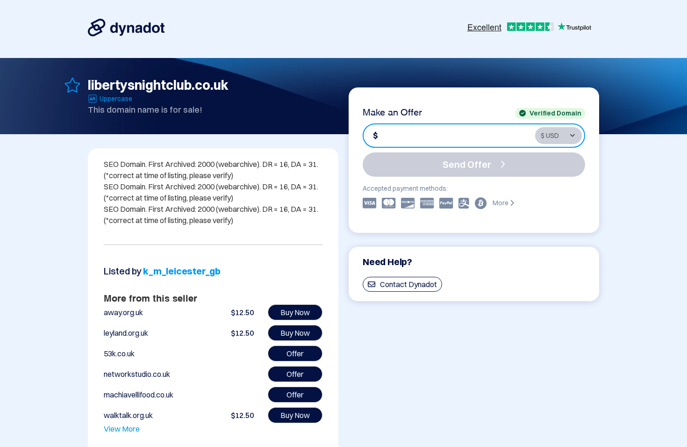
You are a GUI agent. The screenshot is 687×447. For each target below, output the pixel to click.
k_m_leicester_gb (182, 271)
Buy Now (295, 312)
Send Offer (467, 164)
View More (122, 428)
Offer (295, 353)
